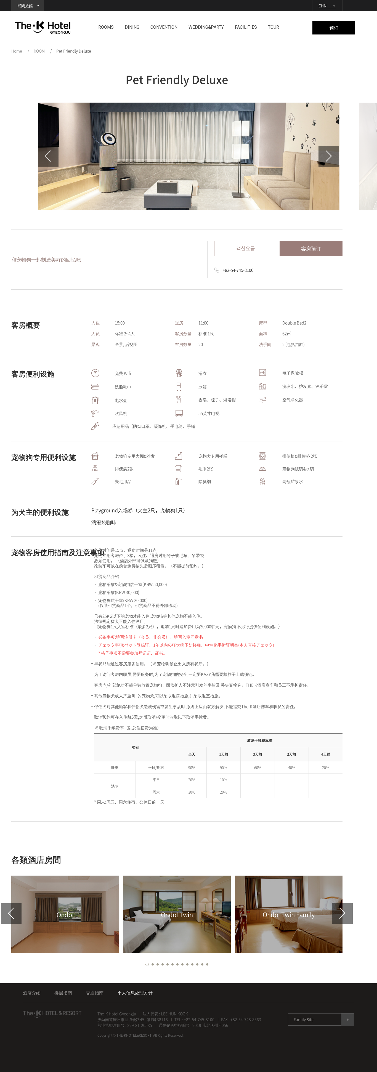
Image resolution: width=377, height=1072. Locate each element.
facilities (246, 27)
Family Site (304, 1019)
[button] (147, 964)
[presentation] (48, 156)
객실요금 (245, 248)
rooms (106, 27)
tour (273, 27)
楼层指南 (63, 992)
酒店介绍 (32, 992)
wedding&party (206, 27)
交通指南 (94, 992)
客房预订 (311, 248)
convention (163, 27)
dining (132, 27)
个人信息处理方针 (135, 992)
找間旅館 (25, 5)
